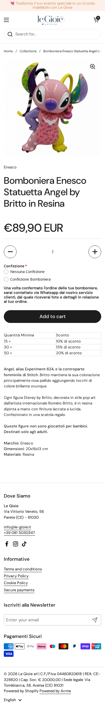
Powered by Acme (55, 690)
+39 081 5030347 (19, 532)
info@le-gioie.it (17, 527)
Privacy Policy (16, 576)
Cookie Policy (16, 582)
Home (8, 51)
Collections (28, 51)
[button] (10, 251)
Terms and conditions (23, 569)
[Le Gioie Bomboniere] (51, 20)
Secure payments (19, 590)
